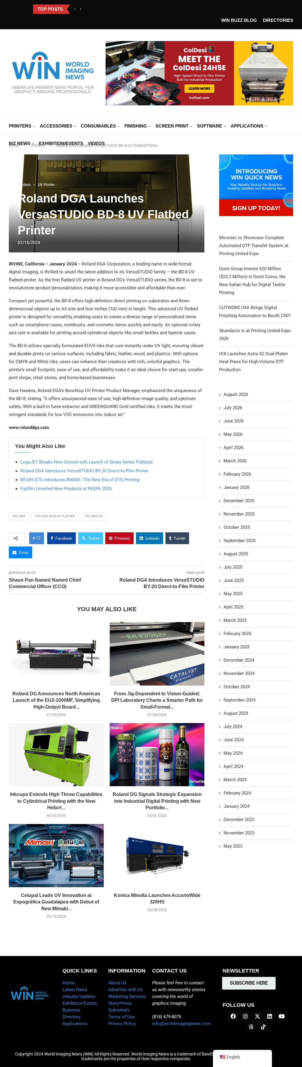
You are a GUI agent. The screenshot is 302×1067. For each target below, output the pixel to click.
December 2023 (239, 819)
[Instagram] (245, 1016)
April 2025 (233, 607)
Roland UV (94, 516)
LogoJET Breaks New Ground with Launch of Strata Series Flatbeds (86, 462)
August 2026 (236, 394)
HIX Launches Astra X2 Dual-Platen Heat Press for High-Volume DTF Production (253, 361)
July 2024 (233, 726)
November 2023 (239, 833)
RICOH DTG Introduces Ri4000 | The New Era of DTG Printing (79, 479)
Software (209, 125)
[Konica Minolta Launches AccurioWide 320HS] (157, 855)
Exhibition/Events (61, 143)
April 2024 (233, 766)
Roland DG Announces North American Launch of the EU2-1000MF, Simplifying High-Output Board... (56, 700)
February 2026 (237, 474)
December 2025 (239, 500)
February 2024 (237, 793)
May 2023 (233, 846)
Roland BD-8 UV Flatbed (55, 516)
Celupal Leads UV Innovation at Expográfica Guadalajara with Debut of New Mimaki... (56, 902)
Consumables (98, 125)
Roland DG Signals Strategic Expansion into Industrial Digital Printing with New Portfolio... (157, 801)
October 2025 (237, 527)
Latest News (75, 989)
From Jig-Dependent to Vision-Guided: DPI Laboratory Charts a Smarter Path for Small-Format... (157, 700)
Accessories (56, 125)
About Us (117, 983)
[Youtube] (281, 1016)
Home (69, 983)
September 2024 (239, 700)
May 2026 (233, 434)
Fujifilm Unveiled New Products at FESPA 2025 (65, 488)
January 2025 (237, 647)
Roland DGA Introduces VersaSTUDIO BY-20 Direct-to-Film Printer (84, 471)
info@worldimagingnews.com (181, 1023)
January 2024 (237, 806)
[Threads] (251, 1027)
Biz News (19, 143)
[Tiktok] (263, 1027)
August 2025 (236, 554)
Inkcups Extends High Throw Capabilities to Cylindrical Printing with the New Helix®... (56, 801)
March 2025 (235, 620)
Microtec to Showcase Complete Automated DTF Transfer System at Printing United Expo (253, 245)
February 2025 (237, 633)
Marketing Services (127, 996)
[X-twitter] (257, 1016)
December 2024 (239, 660)
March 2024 (235, 779)
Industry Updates (79, 996)
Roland (19, 516)
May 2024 (233, 753)
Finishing (135, 125)
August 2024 (236, 713)
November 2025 (239, 514)
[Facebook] (233, 1016)
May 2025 (233, 593)
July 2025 (233, 567)
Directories (278, 20)
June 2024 (234, 740)
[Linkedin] (269, 1016)
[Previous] (75, 9)
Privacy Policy (122, 1023)
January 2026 (237, 487)
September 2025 (239, 540)
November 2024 (239, 673)
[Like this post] (38, 538)
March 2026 (235, 461)
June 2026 (234, 421)
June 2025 (234, 580)
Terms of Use (121, 1016)
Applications (247, 125)
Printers (20, 125)
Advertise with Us (125, 989)
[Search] (290, 160)
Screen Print (171, 125)
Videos (96, 143)
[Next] (80, 9)
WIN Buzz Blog (239, 20)
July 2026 (233, 407)
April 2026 (233, 447)
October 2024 (237, 686)
